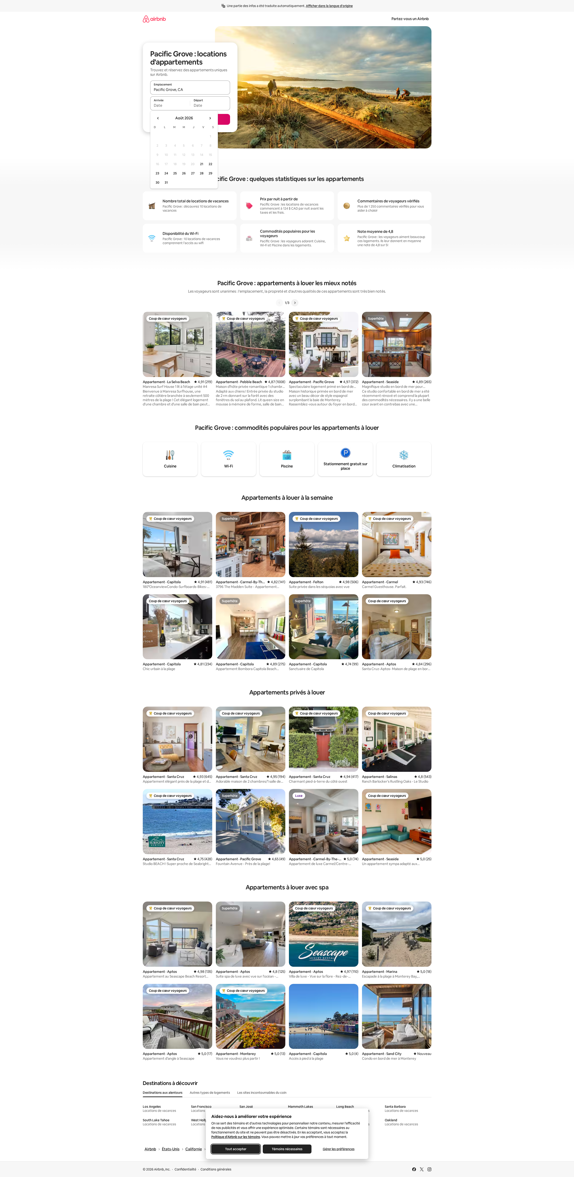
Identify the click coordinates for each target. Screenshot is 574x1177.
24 (166, 173)
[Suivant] (294, 302)
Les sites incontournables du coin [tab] (261, 1093)
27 (193, 173)
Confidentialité (185, 1169)
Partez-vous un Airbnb (410, 18)
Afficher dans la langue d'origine (329, 6)
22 (210, 164)
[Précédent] (279, 302)
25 (175, 173)
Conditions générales (216, 1169)
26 (184, 173)
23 (157, 173)
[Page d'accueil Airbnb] (154, 19)
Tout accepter (235, 1149)
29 (210, 173)
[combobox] (190, 89)
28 (201, 173)
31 (166, 182)
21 (201, 164)
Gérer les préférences (338, 1149)
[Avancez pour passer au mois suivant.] (210, 118)
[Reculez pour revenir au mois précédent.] (158, 118)
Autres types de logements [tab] (210, 1093)
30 (157, 182)
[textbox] (170, 105)
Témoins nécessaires (287, 1149)
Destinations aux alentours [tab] (162, 1093)
